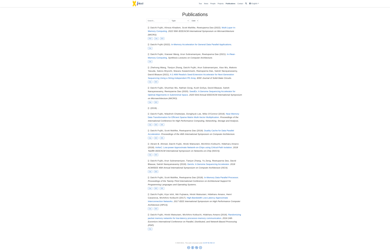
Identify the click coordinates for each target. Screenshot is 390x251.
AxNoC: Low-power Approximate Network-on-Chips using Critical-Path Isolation (193, 147)
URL (162, 125)
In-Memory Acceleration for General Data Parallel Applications (201, 44)
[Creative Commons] (195, 247)
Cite (156, 38)
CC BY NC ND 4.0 (209, 243)
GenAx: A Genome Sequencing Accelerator (208, 164)
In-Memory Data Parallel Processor (221, 177)
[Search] (246, 3)
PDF (150, 38)
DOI (162, 38)
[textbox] (157, 21)
